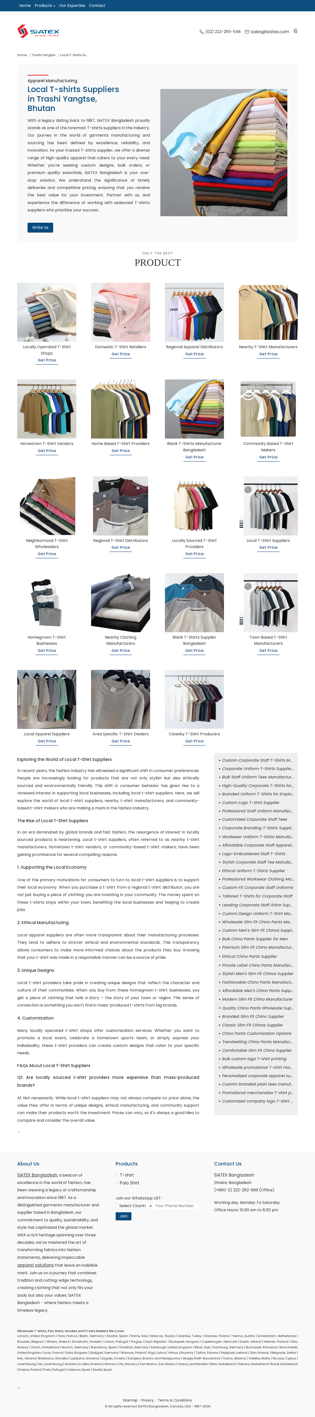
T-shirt (127, 1175)
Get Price (47, 360)
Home (25, 5)
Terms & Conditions (175, 1400)
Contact (97, 5)
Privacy (148, 1400)
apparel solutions (35, 1265)
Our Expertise (72, 5)
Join (123, 1216)
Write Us (40, 227)
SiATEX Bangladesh (37, 1175)
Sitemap (130, 1400)
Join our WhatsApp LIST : (139, 1198)
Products (43, 5)
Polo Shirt (129, 1183)
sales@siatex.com (270, 31)
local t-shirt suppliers (152, 793)
